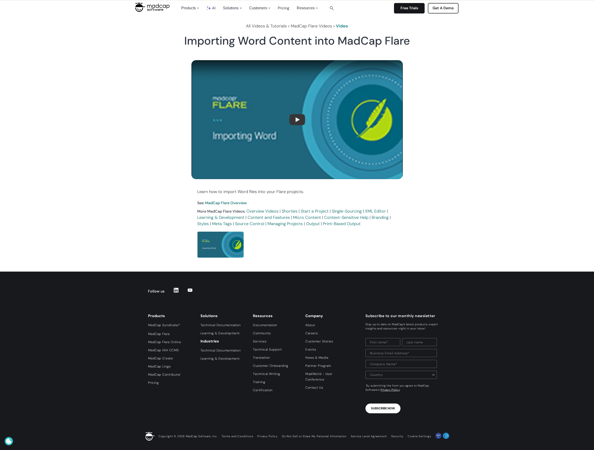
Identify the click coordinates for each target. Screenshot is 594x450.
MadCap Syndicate (164, 325)
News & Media (316, 357)
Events (310, 349)
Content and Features (269, 217)
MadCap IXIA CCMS (163, 350)
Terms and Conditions (237, 436)
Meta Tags (222, 224)
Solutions (231, 8)
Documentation (265, 325)
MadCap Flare (159, 334)
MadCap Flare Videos (311, 26)
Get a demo (443, 8)
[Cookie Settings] (9, 441)
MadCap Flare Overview (226, 202)
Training (259, 382)
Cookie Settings (419, 436)
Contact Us (314, 387)
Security (397, 436)
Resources (306, 8)
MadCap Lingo (159, 366)
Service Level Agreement (369, 436)
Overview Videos (262, 211)
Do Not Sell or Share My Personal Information (314, 436)
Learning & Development (220, 217)
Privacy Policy (390, 390)
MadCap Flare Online (164, 342)
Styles (203, 224)
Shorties (289, 211)
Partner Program (318, 366)
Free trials (409, 8)
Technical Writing (266, 374)
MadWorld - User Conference (319, 376)
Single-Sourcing (347, 211)
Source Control (249, 224)
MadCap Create (160, 358)
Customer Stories (319, 341)
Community (262, 333)
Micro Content (307, 217)
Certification (263, 390)
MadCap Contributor (164, 374)
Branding (380, 217)
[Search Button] (331, 8)
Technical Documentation (220, 325)
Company (314, 315)
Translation (261, 357)
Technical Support (267, 349)
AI (214, 8)
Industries (209, 341)
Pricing (283, 8)
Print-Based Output (342, 224)
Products (188, 8)
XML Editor (375, 211)
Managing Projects (285, 224)
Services (259, 341)
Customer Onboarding (270, 366)
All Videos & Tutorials (266, 26)
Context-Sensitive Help (346, 217)
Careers (311, 333)
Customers (258, 8)
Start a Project (315, 211)
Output (313, 224)
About (310, 325)
